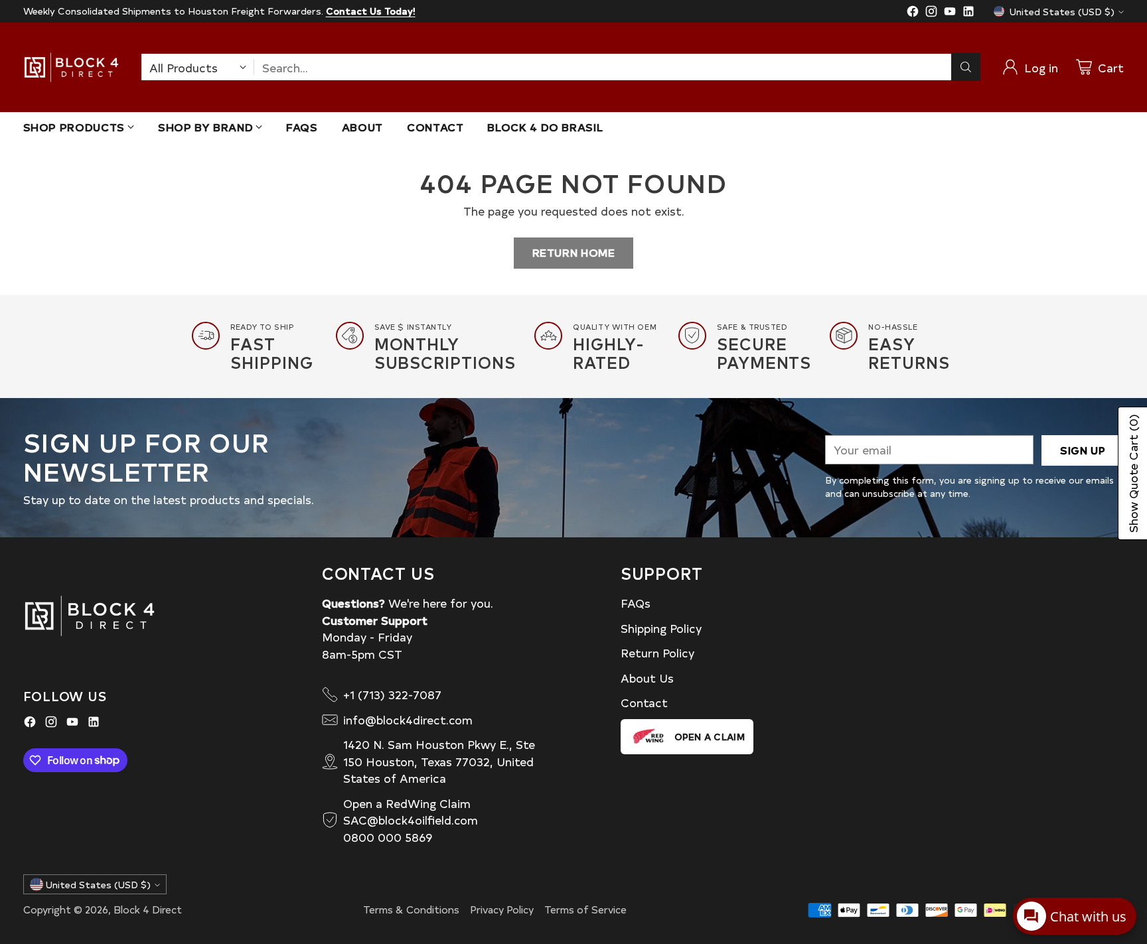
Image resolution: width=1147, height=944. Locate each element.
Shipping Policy (661, 628)
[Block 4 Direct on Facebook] (912, 13)
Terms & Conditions (411, 909)
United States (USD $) (1062, 11)
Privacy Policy (502, 909)
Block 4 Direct (148, 909)
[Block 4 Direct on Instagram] (931, 13)
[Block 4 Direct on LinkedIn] (968, 13)
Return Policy (657, 652)
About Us (647, 677)
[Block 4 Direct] (71, 67)
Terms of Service (585, 909)
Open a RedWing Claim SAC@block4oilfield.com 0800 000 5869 (410, 819)
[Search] (965, 67)
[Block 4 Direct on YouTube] (949, 13)
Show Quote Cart (1132, 473)
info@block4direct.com (408, 719)
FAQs (635, 602)
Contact (644, 702)
